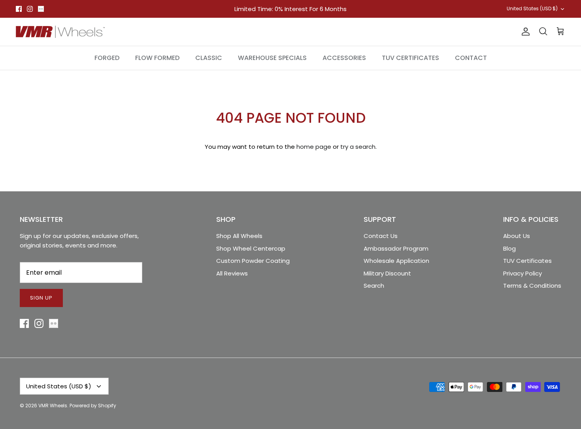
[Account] (524, 31)
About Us (516, 236)
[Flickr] (41, 9)
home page (313, 146)
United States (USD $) (532, 8)
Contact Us (381, 236)
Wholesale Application (396, 261)
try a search (357, 146)
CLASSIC (208, 57)
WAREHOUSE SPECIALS (272, 57)
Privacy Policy (522, 273)
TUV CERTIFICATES (410, 57)
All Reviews (232, 273)
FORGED (106, 57)
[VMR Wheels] (60, 32)
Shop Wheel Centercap (250, 248)
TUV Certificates (527, 261)
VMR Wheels (52, 405)
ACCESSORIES (344, 57)
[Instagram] (30, 9)
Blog (509, 248)
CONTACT (471, 57)
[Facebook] (19, 9)
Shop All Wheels (239, 236)
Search (374, 285)
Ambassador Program (396, 248)
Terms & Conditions (532, 285)
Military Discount (387, 273)
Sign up (41, 298)
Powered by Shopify (93, 405)
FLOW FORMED (157, 57)
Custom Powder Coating (253, 261)
